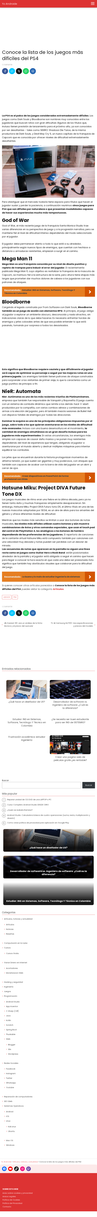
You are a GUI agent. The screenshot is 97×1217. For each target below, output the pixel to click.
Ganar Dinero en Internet (15, 962)
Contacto (7, 1206)
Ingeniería (8, 986)
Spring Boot (11, 1029)
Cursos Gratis (12, 953)
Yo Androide (9, 4)
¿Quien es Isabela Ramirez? (20, 810)
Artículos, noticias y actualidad (18, 919)
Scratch (9, 1025)
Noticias (10, 929)
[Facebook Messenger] (12, 71)
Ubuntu (11, 1131)
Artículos (10, 924)
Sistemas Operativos (14, 1106)
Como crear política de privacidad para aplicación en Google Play (38, 822)
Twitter (9, 1078)
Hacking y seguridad (13, 982)
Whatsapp (11, 1082)
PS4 (15, 597)
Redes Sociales (11, 1063)
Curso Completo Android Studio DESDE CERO (28, 804)
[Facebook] (5, 71)
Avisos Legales (9, 1196)
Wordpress (13, 1054)
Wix (9, 1049)
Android (9, 1111)
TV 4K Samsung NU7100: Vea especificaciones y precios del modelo (72, 624)
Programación (10, 996)
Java (8, 1015)
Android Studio (13, 1001)
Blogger (11, 1044)
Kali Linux (12, 1126)
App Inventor (12, 1006)
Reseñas (10, 934)
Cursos (7, 947)
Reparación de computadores (18, 1096)
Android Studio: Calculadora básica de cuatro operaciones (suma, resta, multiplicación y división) (48, 816)
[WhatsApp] (26, 71)
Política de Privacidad (12, 1203)
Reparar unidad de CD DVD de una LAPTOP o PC (29, 799)
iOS (7, 1116)
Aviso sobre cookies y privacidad (18, 1193)
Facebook (10, 1068)
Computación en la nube (15, 943)
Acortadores (12, 968)
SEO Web (8, 1101)
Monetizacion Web (14, 973)
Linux (8, 1121)
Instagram (11, 1073)
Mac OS (9, 1140)
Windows (10, 1145)
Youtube (10, 1087)
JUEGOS (6, 597)
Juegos (7, 991)
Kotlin (8, 1020)
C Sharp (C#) (12, 1011)
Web (8, 1039)
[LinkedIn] (33, 71)
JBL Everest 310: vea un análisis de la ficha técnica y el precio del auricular (23, 624)
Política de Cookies (11, 1200)
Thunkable (10, 1034)
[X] (19, 71)
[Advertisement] (48, 29)
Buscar (5, 780)
